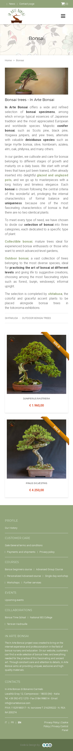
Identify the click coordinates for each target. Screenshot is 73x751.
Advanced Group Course (49, 569)
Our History (11, 527)
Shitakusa (11, 318)
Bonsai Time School (15, 617)
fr (12, 722)
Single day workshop (56, 575)
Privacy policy (47, 551)
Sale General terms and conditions (24, 545)
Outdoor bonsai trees (36, 318)
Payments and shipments (21, 551)
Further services (32, 582)
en (19, 722)
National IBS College (41, 617)
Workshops (13, 582)
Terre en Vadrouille (17, 624)
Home (8, 60)
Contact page (26, 3)
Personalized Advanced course (24, 575)
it (6, 722)
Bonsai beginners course (18, 569)
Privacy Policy (51, 722)
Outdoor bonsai (16, 258)
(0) (66, 3)
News (12, 3)
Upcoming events (14, 600)
